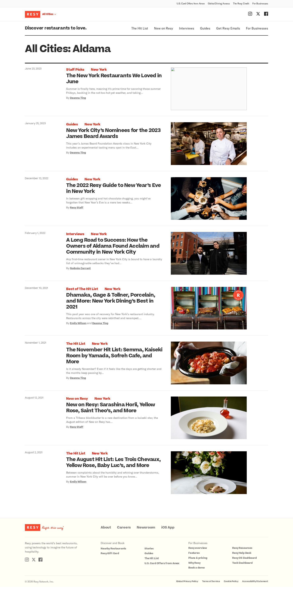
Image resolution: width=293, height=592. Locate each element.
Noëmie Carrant (80, 268)
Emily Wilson (78, 323)
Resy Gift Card (110, 553)
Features (194, 553)
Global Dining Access (219, 3)
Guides (205, 28)
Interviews (186, 28)
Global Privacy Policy (187, 581)
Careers (124, 527)
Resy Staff (76, 207)
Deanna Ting (78, 98)
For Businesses (260, 3)
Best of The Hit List (82, 289)
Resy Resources (242, 548)
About (106, 527)
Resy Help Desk (241, 553)
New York (99, 69)
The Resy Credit (241, 3)
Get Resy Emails (228, 28)
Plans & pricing (197, 558)
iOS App (167, 527)
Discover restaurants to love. (56, 28)
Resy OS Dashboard (244, 558)
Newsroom (146, 527)
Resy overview (197, 548)
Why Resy (194, 563)
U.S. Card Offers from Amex (191, 3)
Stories (149, 548)
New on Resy (163, 28)
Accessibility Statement (255, 581)
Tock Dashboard (242, 563)
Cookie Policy (231, 581)
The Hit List (139, 28)
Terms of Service (211, 581)
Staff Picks (75, 69)
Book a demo (196, 568)
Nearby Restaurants (113, 548)
